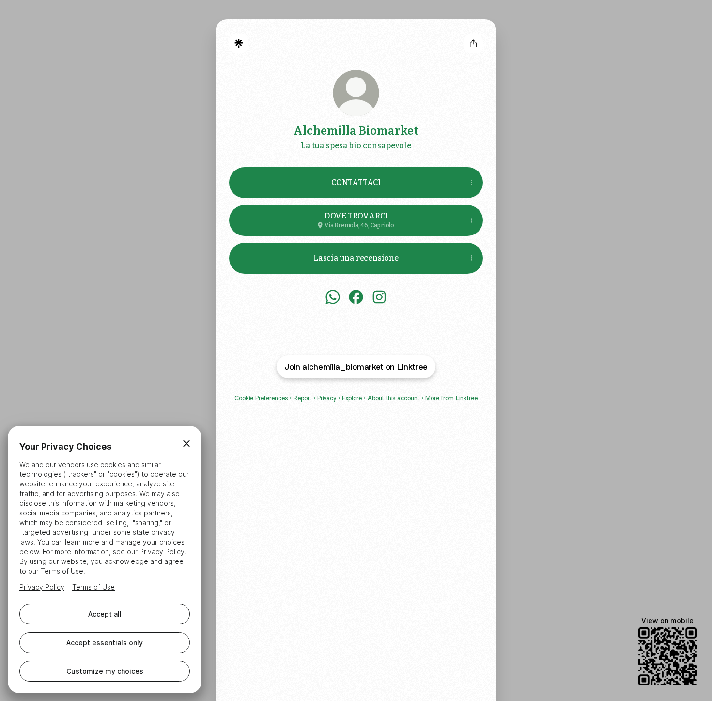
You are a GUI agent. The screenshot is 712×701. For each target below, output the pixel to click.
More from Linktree (451, 398)
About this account (393, 398)
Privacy (326, 398)
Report (302, 398)
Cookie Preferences (261, 398)
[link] (332, 297)
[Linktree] (238, 43)
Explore (352, 398)
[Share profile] (473, 43)
